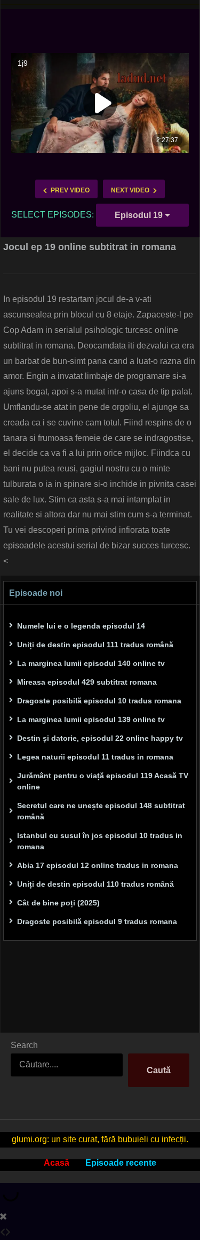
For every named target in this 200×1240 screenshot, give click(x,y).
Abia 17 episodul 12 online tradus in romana (97, 865)
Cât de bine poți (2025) (58, 902)
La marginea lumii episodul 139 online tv (91, 719)
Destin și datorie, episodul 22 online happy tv (100, 738)
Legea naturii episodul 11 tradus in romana (95, 757)
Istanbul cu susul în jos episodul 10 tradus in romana (99, 841)
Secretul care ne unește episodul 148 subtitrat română (101, 811)
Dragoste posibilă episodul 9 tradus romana (97, 921)
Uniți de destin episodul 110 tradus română (95, 884)
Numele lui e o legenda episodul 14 (81, 626)
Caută (159, 1070)
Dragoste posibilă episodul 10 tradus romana (99, 700)
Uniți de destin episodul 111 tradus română (95, 644)
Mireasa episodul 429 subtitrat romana (87, 682)
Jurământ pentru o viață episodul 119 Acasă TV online (102, 781)
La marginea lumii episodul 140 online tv (91, 663)
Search (24, 1045)
